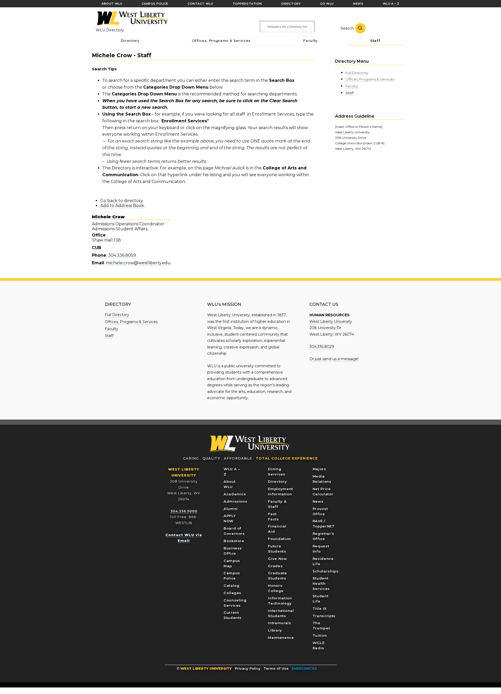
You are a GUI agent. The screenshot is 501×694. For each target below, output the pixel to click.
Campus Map (232, 563)
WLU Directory (110, 30)
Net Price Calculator (323, 491)
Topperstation (247, 3)
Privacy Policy (247, 668)
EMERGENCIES (304, 668)
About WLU (229, 484)
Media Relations (322, 479)
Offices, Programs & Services (369, 79)
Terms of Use (276, 668)
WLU (248, 444)
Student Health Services (321, 583)
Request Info (321, 548)
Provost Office (320, 511)
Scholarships (326, 571)
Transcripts (324, 616)
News (318, 501)
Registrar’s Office (323, 536)
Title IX (320, 608)
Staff (349, 93)
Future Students (277, 548)
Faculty (351, 86)
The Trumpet (321, 625)
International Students (281, 613)
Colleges (232, 593)
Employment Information (280, 491)
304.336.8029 (321, 346)
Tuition (320, 635)
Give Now (277, 559)
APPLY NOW (230, 518)
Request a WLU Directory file (287, 26)
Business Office (233, 550)
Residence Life (323, 561)
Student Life (321, 598)
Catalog (232, 585)
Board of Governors (234, 531)
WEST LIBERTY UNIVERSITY (206, 668)
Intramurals (279, 623)
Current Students (233, 615)
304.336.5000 (183, 511)
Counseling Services (235, 602)
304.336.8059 (122, 255)
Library (275, 630)
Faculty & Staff (277, 504)
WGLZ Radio (319, 645)
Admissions (235, 501)
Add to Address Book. (122, 205)
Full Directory (356, 73)
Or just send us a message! (334, 359)
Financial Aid (277, 529)
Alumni (231, 509)
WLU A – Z (232, 471)
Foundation (279, 539)
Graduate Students (277, 575)
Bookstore (234, 541)
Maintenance (281, 637)
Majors (319, 469)
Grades (275, 566)
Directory (277, 481)
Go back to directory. (122, 200)
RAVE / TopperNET (324, 523)
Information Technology (280, 600)
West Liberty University (131, 19)
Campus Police (232, 575)
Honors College (276, 588)
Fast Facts (273, 516)
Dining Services (276, 471)
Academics (235, 494)
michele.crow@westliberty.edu (138, 262)
